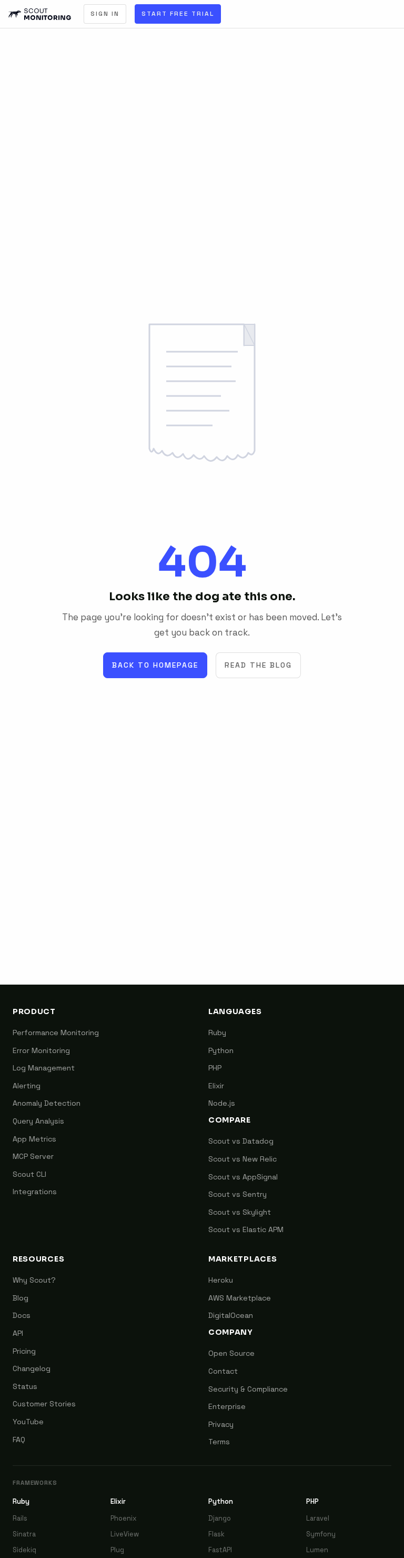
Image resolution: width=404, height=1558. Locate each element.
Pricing (24, 1351)
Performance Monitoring (56, 1032)
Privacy (221, 1424)
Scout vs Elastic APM (246, 1229)
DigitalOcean (230, 1315)
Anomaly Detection (46, 1103)
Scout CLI (29, 1174)
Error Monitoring (41, 1050)
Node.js (221, 1103)
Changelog (31, 1368)
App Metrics (34, 1139)
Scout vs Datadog (241, 1141)
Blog (20, 1298)
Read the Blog (258, 665)
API (18, 1333)
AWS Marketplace (239, 1298)
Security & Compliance (248, 1389)
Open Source (231, 1353)
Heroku (220, 1280)
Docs (22, 1315)
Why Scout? (34, 1280)
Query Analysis (38, 1121)
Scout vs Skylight (239, 1212)
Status (25, 1386)
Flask (216, 1534)
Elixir (216, 1085)
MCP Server (33, 1156)
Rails (20, 1518)
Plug (117, 1549)
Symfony (321, 1534)
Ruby (217, 1032)
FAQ (19, 1439)
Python (221, 1050)
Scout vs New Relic (242, 1159)
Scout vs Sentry (237, 1194)
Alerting (27, 1085)
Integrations (35, 1191)
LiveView (124, 1534)
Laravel (317, 1518)
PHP (214, 1068)
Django (219, 1518)
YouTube (28, 1421)
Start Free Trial (178, 13)
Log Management (44, 1068)
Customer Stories (44, 1403)
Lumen (317, 1549)
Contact (223, 1371)
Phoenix (123, 1518)
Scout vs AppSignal (243, 1177)
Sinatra (24, 1534)
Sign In (104, 13)
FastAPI (220, 1549)
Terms (219, 1441)
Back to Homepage (155, 665)
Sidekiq (24, 1549)
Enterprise (227, 1406)
